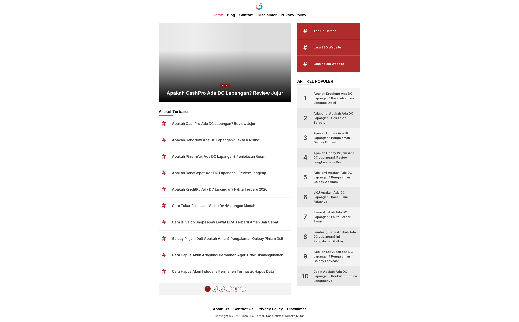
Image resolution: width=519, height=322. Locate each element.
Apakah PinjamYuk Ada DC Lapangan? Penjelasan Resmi (219, 157)
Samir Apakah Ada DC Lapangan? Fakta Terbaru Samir (332, 216)
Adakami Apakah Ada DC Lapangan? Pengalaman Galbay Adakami (332, 177)
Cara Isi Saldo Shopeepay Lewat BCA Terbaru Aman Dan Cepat (225, 222)
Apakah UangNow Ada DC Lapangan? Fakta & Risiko (215, 140)
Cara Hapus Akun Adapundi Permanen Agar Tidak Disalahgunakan (227, 255)
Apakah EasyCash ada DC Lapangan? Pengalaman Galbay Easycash (333, 256)
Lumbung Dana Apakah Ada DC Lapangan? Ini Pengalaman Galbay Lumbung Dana (334, 237)
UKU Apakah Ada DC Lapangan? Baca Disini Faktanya (330, 197)
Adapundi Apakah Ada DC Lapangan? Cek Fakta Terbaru (333, 118)
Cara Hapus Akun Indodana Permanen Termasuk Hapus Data (223, 271)
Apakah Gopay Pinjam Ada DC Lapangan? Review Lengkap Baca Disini (333, 157)
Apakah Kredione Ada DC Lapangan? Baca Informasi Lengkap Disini (333, 98)
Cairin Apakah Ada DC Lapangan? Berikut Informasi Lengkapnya (335, 276)
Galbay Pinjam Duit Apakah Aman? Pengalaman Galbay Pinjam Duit (227, 239)
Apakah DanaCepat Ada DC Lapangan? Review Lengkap (219, 173)
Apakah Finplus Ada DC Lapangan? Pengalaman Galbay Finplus (331, 137)
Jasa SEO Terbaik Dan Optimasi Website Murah (273, 316)
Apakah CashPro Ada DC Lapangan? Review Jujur (225, 93)
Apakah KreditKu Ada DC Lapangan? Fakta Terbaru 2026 (219, 189)
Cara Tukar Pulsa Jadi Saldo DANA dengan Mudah (213, 206)
